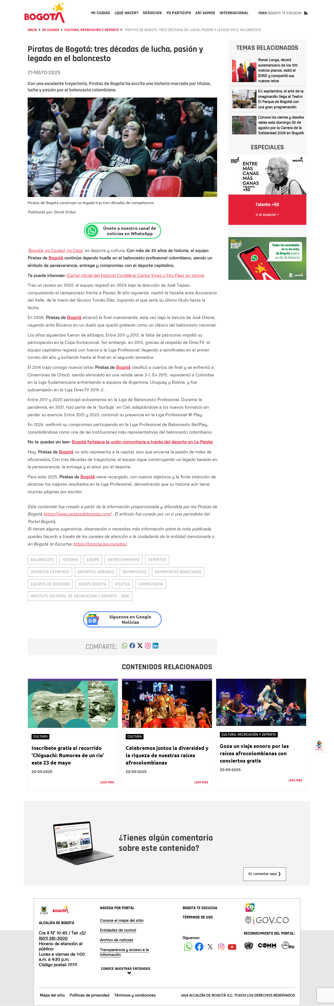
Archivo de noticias (116, 939)
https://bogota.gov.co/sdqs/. (100, 544)
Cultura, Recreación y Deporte (91, 30)
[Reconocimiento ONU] (249, 945)
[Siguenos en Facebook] (188, 946)
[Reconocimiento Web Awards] (287, 945)
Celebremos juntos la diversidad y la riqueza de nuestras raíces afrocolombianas (167, 755)
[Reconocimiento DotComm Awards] (267, 945)
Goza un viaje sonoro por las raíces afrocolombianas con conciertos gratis (254, 753)
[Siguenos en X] (210, 946)
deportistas (134, 572)
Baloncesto (42, 559)
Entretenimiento (124, 559)
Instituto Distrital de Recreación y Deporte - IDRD (80, 596)
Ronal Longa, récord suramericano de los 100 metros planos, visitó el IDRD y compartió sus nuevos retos (278, 70)
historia (70, 559)
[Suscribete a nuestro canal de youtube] (232, 946)
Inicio (32, 30)
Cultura (40, 736)
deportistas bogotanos (178, 572)
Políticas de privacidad (89, 995)
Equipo (93, 559)
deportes (157, 559)
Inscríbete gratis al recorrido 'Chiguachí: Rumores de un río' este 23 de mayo (68, 755)
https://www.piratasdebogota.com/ (77, 513)
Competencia (150, 584)
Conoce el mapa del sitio (122, 920)
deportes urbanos (96, 572)
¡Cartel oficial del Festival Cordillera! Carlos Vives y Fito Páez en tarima (135, 275)
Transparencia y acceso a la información (124, 952)
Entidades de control (118, 930)
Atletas (122, 584)
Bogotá (56, 257)
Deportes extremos (50, 572)
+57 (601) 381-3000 (62, 935)
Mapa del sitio (52, 995)
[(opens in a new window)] (148, 647)
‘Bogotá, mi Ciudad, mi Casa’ (56, 250)
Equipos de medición (50, 584)
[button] (124, 647)
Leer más (107, 782)
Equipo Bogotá (92, 584)
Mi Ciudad (50, 30)
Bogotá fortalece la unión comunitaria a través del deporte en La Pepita (142, 441)
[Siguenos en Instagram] (221, 946)
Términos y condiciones (135, 995)
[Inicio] (45, 12)
